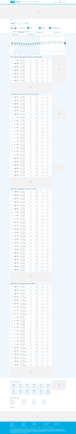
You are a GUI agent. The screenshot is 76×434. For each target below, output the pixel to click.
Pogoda (18, 2)
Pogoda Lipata (44, 400)
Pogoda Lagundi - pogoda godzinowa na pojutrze (20, 188)
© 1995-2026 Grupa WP (13, 427)
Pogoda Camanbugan (24, 400)
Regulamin (39, 427)
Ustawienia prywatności (33, 427)
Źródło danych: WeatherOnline (51, 427)
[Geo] (27, 23)
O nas (22, 427)
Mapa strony (43, 427)
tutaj (26, 432)
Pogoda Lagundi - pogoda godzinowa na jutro (19, 94)
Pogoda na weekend (57, 32)
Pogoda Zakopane (23, 425)
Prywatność (26, 427)
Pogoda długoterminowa (39, 32)
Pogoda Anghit (12, 400)
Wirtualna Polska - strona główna (12, 2)
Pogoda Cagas (33, 400)
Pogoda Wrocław (12, 425)
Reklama (19, 427)
